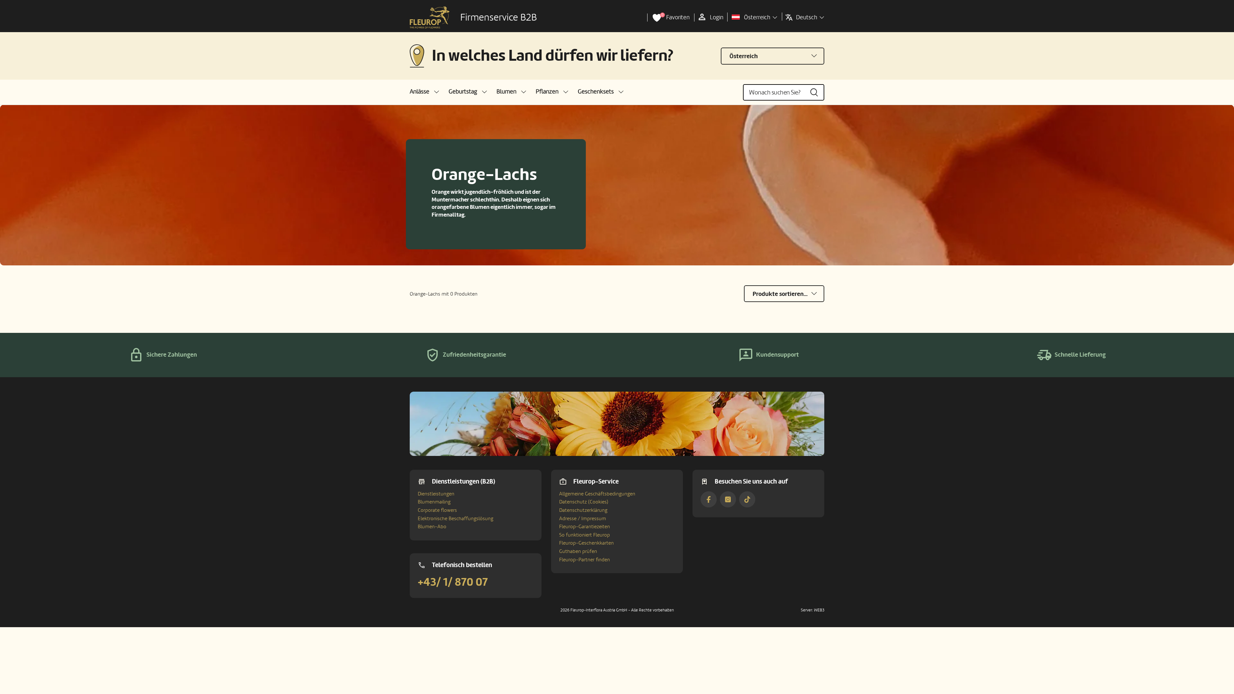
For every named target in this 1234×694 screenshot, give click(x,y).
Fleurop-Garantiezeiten (584, 526)
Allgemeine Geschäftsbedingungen (597, 494)
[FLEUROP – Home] (430, 17)
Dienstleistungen (436, 494)
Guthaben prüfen (578, 551)
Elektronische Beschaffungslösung (455, 518)
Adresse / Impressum (582, 518)
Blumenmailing (434, 502)
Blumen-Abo (432, 526)
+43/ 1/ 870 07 (453, 582)
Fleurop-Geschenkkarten (586, 543)
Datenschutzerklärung (583, 510)
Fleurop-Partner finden (584, 560)
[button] (424, 91)
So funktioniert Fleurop (584, 535)
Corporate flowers (437, 510)
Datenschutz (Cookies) (583, 502)
